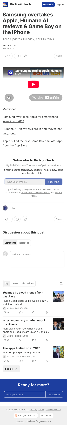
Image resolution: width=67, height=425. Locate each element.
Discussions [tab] (27, 283)
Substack (20, 421)
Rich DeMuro (9, 45)
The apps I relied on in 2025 (21, 348)
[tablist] (17, 243)
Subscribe (48, 4)
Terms (41, 409)
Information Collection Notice (35, 192)
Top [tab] (6, 283)
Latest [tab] (15, 283)
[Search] (61, 283)
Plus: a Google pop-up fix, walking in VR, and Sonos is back (25, 302)
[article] (33, 302)
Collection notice (53, 409)
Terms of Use (49, 189)
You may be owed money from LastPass (23, 294)
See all (9, 368)
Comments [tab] (10, 242)
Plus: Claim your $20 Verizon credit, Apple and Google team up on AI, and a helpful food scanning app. (25, 330)
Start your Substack (27, 415)
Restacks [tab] (24, 242)
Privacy (34, 409)
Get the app (46, 415)
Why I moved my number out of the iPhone (24, 322)
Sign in (60, 4)
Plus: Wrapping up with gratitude (21, 352)
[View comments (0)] (17, 56)
